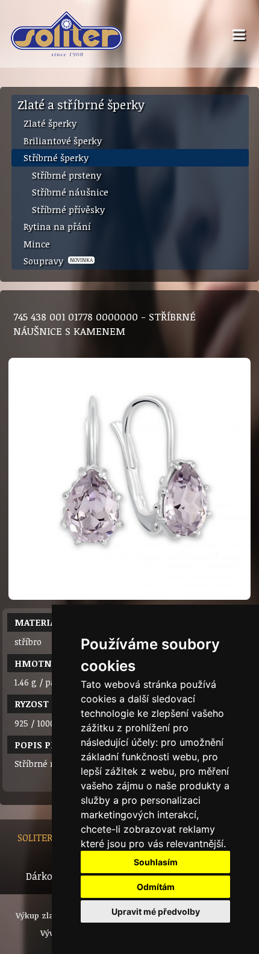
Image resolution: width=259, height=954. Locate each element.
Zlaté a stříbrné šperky (81, 104)
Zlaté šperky (49, 123)
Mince (36, 244)
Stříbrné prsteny (66, 175)
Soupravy (58, 261)
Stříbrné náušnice (70, 192)
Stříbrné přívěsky (68, 209)
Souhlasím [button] (156, 862)
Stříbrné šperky (56, 157)
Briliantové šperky (62, 141)
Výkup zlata (38, 915)
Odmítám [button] (156, 887)
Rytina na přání (57, 226)
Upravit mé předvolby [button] (155, 911)
